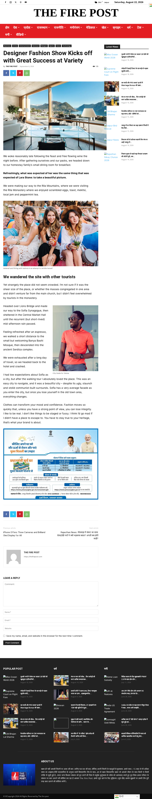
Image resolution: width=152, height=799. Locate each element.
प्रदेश (27, 27)
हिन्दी (121, 796)
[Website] (20, 2)
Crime (15, 46)
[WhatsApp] (27, 73)
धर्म (128, 27)
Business (7, 46)
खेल (104, 27)
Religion (44, 46)
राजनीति (58, 27)
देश (15, 27)
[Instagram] (10, 2)
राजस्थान (42, 27)
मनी (7, 34)
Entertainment (25, 46)
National (36, 46)
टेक (139, 27)
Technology (67, 46)
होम (7, 27)
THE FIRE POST (11, 66)
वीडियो (20, 34)
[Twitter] (15, 2)
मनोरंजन (75, 27)
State (58, 46)
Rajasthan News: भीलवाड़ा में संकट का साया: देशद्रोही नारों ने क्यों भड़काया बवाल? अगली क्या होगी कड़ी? (77, 535)
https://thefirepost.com (33, 557)
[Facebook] (5, 2)
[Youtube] (25, 2)
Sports (51, 46)
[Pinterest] (20, 73)
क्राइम (116, 27)
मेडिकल (90, 27)
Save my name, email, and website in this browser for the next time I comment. (44, 636)
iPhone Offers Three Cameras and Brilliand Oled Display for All (24, 534)
